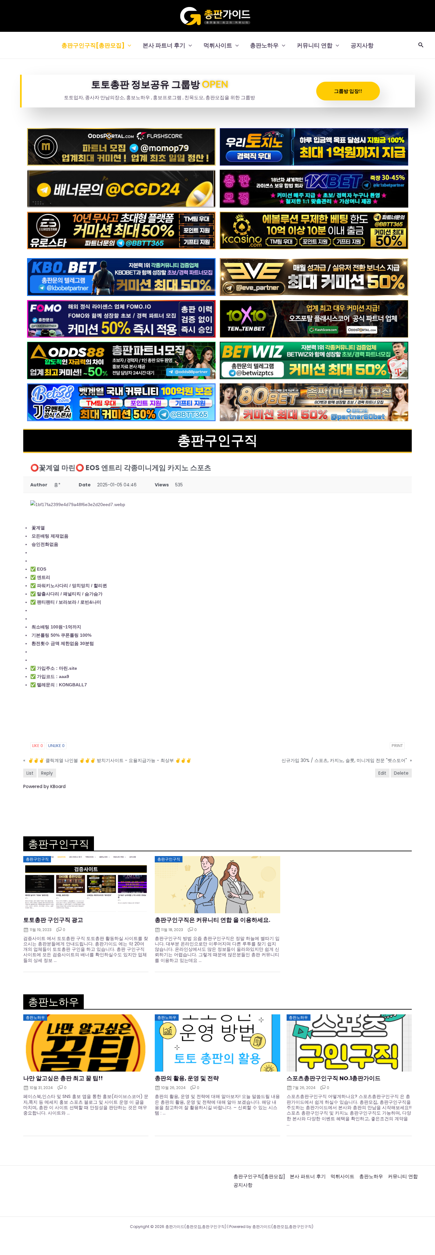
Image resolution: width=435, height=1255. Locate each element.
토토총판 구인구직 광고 (53, 920)
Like (37, 746)
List (29, 773)
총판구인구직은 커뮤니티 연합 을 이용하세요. (212, 920)
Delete (401, 773)
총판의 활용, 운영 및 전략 (187, 1078)
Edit (382, 773)
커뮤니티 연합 (314, 45)
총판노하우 (264, 45)
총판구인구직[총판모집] (93, 45)
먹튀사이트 (217, 45)
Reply (47, 773)
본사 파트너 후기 (164, 45)
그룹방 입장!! (348, 91)
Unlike (56, 746)
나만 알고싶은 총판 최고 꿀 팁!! (63, 1078)
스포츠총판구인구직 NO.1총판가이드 (334, 1078)
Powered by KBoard (44, 786)
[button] (128, 45)
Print (397, 746)
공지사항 (362, 45)
